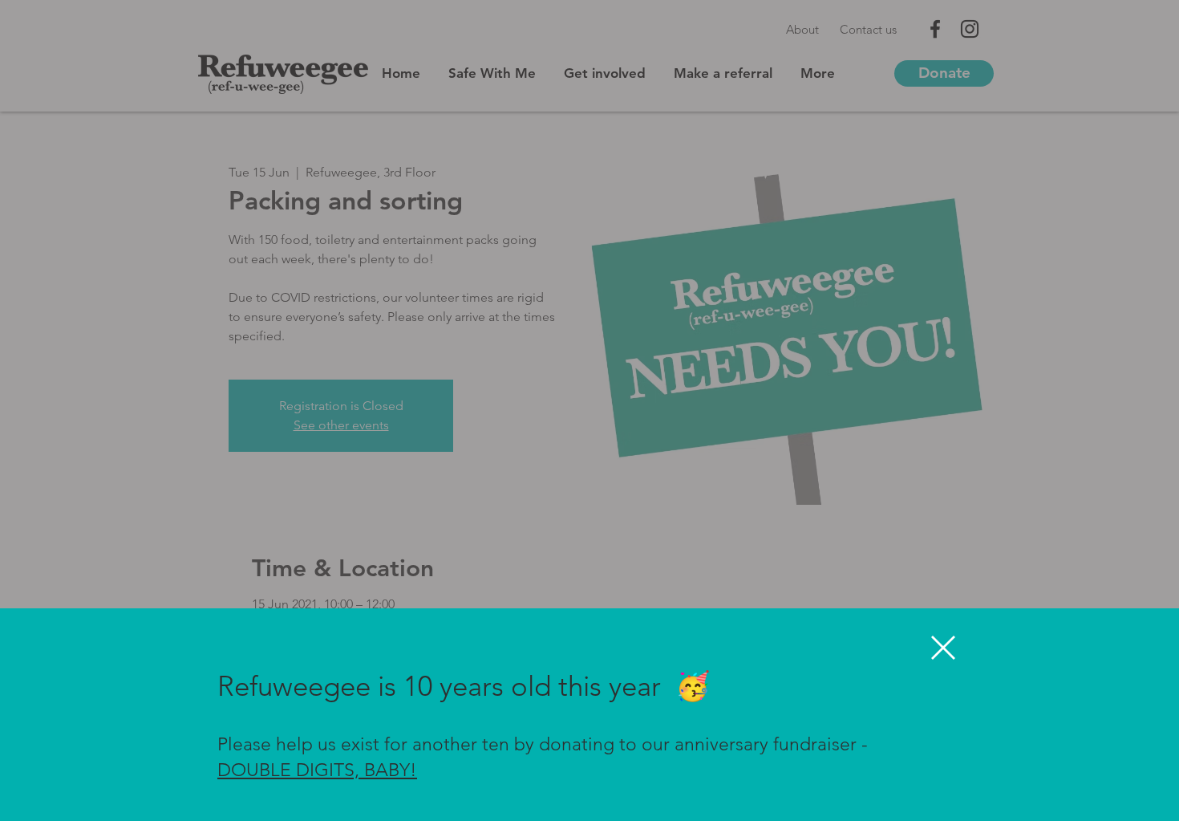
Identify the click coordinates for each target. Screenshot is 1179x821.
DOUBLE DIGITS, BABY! (317, 770)
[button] (943, 648)
